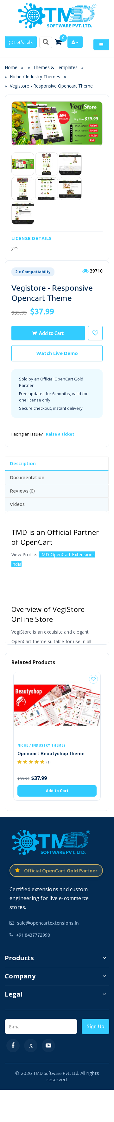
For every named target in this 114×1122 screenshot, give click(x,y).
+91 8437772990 (33, 935)
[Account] (75, 42)
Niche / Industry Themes (35, 77)
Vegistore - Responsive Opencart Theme (51, 86)
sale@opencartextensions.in (48, 923)
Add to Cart (51, 333)
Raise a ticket (60, 434)
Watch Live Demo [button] (57, 353)
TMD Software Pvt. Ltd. (56, 1073)
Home (13, 67)
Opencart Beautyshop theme (51, 753)
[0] (58, 42)
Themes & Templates (55, 67)
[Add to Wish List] (93, 679)
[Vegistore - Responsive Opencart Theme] (22, 164)
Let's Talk (23, 42)
